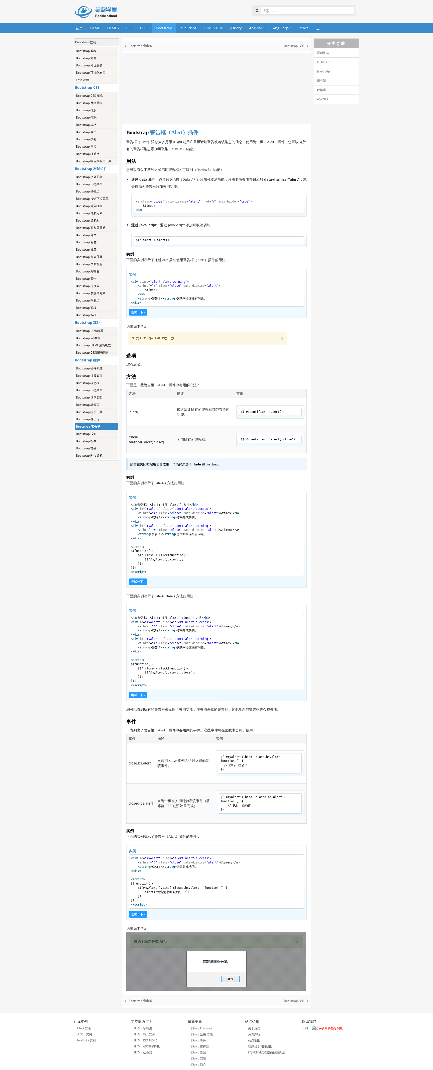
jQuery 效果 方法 (202, 1034)
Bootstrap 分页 (86, 235)
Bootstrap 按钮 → (296, 46)
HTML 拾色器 (143, 1052)
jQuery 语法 (198, 1052)
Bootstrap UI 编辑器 (89, 331)
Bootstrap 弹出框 (87, 419)
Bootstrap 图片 (86, 146)
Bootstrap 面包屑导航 (90, 228)
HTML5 (113, 28)
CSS (129, 28)
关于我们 (254, 1028)
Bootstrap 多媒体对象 (90, 293)
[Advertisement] (96, 536)
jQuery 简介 (198, 1064)
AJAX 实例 (83, 1028)
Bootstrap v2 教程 (88, 338)
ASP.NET (323, 99)
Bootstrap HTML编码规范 (93, 345)
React (303, 28)
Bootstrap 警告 (86, 278)
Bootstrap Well (86, 315)
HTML (95, 28)
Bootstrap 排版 (86, 110)
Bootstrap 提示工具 (89, 412)
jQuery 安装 (198, 1058)
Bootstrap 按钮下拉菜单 (92, 199)
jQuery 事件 (198, 1040)
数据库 (321, 90)
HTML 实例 (84, 1034)
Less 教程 (82, 80)
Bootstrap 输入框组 (89, 206)
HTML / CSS (325, 62)
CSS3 (144, 28)
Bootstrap (164, 28)
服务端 (321, 80)
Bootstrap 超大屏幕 (89, 257)
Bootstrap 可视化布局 (90, 72)
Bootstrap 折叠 (86, 441)
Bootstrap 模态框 (87, 383)
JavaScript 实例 (86, 1040)
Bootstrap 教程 (86, 51)
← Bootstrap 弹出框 (138, 46)
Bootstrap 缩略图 (87, 271)
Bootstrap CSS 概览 (89, 95)
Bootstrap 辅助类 (87, 154)
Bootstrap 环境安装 (89, 65)
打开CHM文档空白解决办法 (266, 1052)
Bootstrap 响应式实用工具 (94, 161)
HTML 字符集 (143, 1028)
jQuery (236, 28)
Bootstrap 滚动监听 (89, 397)
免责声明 (254, 1034)
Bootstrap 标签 (86, 242)
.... (317, 28)
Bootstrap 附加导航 (89, 455)
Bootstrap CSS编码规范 (92, 352)
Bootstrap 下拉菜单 (89, 184)
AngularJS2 (282, 28)
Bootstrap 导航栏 (87, 220)
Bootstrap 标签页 (87, 405)
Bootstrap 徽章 (86, 249)
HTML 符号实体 (144, 1034)
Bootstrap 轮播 (86, 448)
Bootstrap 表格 (86, 125)
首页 (79, 28)
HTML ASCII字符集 (147, 1046)
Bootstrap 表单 (86, 132)
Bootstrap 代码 (86, 117)
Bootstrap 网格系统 (89, 103)
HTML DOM (213, 28)
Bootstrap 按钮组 (87, 191)
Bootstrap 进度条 (87, 286)
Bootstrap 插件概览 (89, 368)
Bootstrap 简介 (86, 58)
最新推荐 (323, 53)
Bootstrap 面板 (86, 308)
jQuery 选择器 (200, 1046)
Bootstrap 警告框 (88, 426)
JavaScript (188, 28)
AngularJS (257, 28)
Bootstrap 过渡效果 (89, 375)
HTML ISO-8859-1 (146, 1040)
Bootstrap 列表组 (87, 300)
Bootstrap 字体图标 (89, 177)
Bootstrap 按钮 (86, 139)
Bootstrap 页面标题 (89, 264)
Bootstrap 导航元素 (89, 213)
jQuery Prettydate (201, 1028)
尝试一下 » (138, 312)
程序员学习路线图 (260, 1046)
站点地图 (254, 1040)
